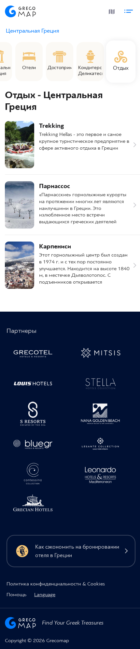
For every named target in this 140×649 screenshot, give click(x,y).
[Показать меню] (129, 10)
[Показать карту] (111, 10)
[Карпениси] (19, 265)
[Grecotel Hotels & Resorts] (35, 354)
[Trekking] (19, 144)
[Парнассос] (19, 205)
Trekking (51, 126)
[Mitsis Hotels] (103, 354)
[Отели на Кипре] (35, 385)
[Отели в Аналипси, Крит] (103, 385)
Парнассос (54, 186)
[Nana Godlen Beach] (103, 415)
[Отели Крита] (35, 415)
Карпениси (55, 246)
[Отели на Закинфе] (103, 445)
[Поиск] (95, 10)
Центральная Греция (32, 31)
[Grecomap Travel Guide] (20, 10)
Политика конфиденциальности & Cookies (56, 583)
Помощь (16, 594)
